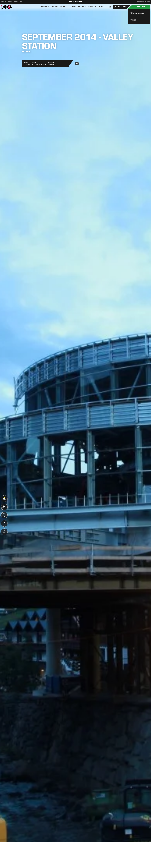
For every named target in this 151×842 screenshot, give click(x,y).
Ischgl (10, 2)
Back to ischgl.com (75, 2)
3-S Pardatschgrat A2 (39, 64)
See (21, 2)
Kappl (16, 2)
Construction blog (143, 2)
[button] (110, 7)
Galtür (3, 2)
